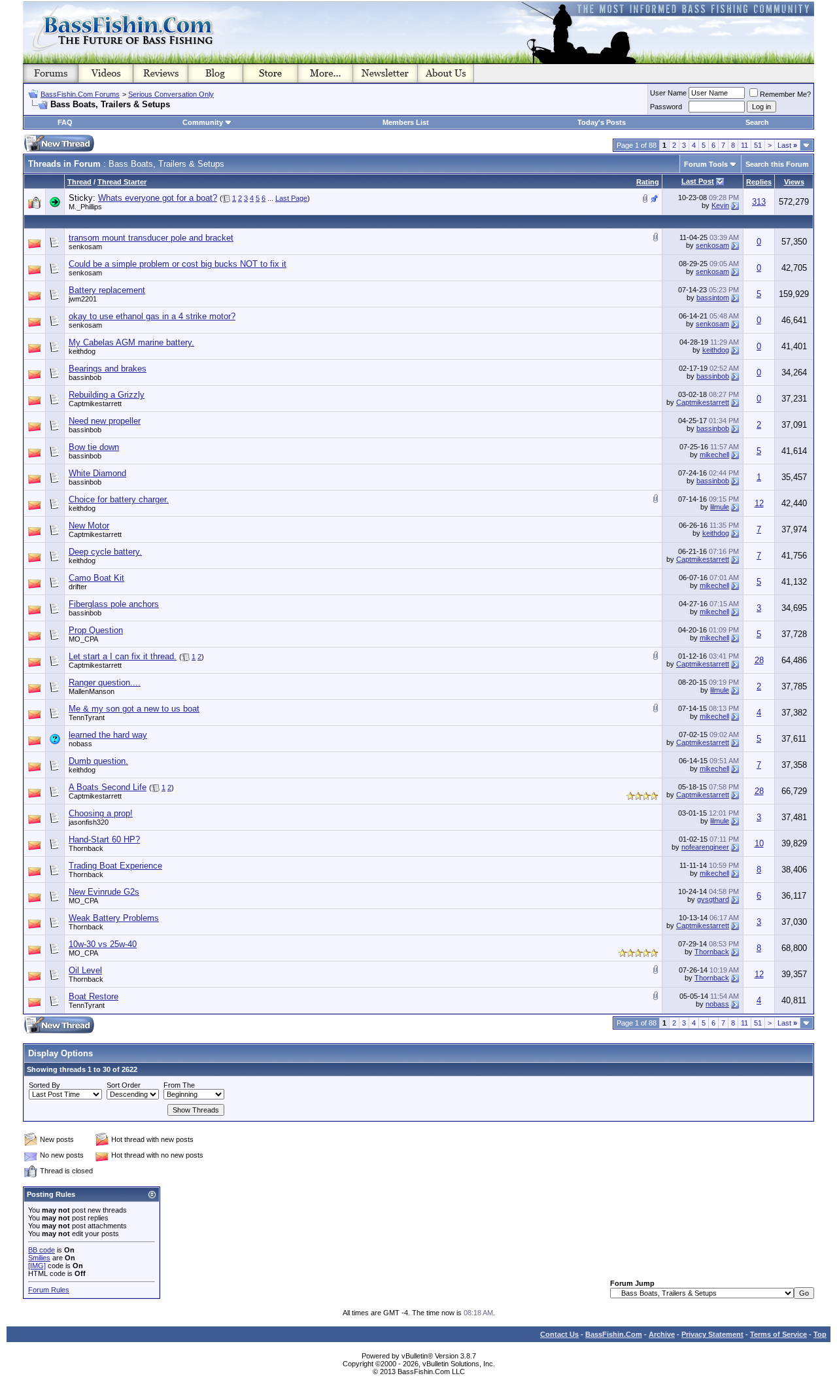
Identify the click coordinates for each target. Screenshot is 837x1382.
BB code (41, 1250)
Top (820, 1334)
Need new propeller (105, 421)
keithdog (82, 351)
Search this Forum (777, 164)
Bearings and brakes (107, 368)
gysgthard (713, 899)
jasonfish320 (89, 822)
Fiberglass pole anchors (114, 604)
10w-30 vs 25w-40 (103, 944)
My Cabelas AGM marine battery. (131, 342)
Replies (759, 182)
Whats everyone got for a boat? (157, 198)
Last (787, 145)
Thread (79, 182)
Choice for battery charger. (119, 499)
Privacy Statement (712, 1334)
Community (202, 122)
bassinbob (85, 377)
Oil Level (85, 970)
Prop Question (96, 630)
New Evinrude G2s (104, 892)
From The (179, 1085)
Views (794, 182)
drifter (78, 587)
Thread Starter (121, 182)
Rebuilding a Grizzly (107, 395)
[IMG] (37, 1266)
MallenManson (91, 691)
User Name (668, 93)
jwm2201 (83, 299)
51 (758, 145)
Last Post (697, 181)
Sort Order (124, 1085)
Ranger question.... (105, 682)
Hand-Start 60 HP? (104, 839)
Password (666, 107)
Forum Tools (706, 164)
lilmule (719, 507)
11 (744, 145)
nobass (80, 744)
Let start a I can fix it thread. (123, 656)
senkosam (85, 246)
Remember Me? (785, 94)
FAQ (65, 122)
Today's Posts (601, 122)
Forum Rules (48, 1290)
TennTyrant (87, 717)
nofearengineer (705, 847)
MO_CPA (83, 639)
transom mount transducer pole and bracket (151, 238)
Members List (406, 122)
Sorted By (44, 1085)
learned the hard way (108, 735)
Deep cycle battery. (105, 552)
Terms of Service (778, 1334)
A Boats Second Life (107, 787)
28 (759, 660)
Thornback (86, 848)
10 (759, 843)
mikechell (714, 454)
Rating (647, 182)
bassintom (712, 298)
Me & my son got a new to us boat (134, 709)
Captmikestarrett (95, 403)
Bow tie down (94, 447)
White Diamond (97, 473)
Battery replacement (107, 290)
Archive (662, 1334)
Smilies (39, 1258)
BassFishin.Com (613, 1334)
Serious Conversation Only (171, 94)
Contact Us (559, 1334)
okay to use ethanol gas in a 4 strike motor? (152, 316)
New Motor (89, 525)
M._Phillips (85, 207)
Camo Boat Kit (96, 578)
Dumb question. (98, 761)
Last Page (291, 198)
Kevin (720, 205)
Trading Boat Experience (115, 866)
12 (759, 503)
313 (759, 202)
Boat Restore (93, 996)
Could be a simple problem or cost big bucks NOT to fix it (177, 264)
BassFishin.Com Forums (80, 94)
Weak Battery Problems (114, 918)
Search (757, 122)
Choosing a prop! (101, 813)
